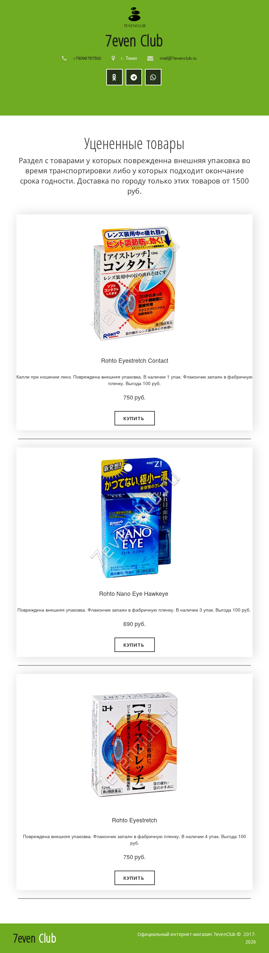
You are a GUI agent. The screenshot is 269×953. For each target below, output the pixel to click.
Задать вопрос (214, 100)
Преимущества (121, 100)
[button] (134, 418)
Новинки (76, 100)
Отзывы (171, 100)
